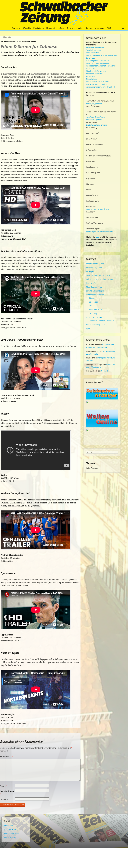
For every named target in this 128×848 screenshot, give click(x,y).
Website (4, 799)
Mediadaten (38, 28)
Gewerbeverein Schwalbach (97, 63)
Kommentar (6, 756)
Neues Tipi (105, 371)
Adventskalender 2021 (95, 263)
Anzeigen (90, 271)
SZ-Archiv (27, 28)
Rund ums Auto (95, 309)
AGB (109, 28)
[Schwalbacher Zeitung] (64, 13)
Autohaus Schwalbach (95, 117)
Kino (90, 306)
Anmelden (8, 825)
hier (97, 237)
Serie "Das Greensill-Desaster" (101, 320)
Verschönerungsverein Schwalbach (101, 87)
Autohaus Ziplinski (94, 119)
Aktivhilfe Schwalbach (95, 47)
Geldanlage (93, 302)
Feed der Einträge (11, 829)
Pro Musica (90, 76)
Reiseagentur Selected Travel (98, 209)
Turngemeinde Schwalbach (97, 84)
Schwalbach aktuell (94, 317)
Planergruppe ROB (94, 103)
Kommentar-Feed (11, 833)
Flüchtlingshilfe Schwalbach (98, 60)
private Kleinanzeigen (95, 291)
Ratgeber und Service (95, 294)
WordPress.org (10, 837)
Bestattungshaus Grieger (96, 125)
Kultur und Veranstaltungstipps (99, 279)
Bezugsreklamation (75, 28)
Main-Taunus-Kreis (94, 287)
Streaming (93, 313)
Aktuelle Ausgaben (94, 267)
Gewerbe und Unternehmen (98, 275)
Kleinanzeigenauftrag (55, 28)
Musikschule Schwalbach (96, 71)
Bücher (92, 298)
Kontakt (89, 28)
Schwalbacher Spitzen (95, 324)
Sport (88, 328)
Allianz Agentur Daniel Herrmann (100, 231)
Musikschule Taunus (94, 73)
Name (3, 786)
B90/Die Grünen (93, 52)
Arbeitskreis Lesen (94, 50)
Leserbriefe (91, 283)
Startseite (16, 28)
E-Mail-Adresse (7, 793)
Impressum (99, 28)
